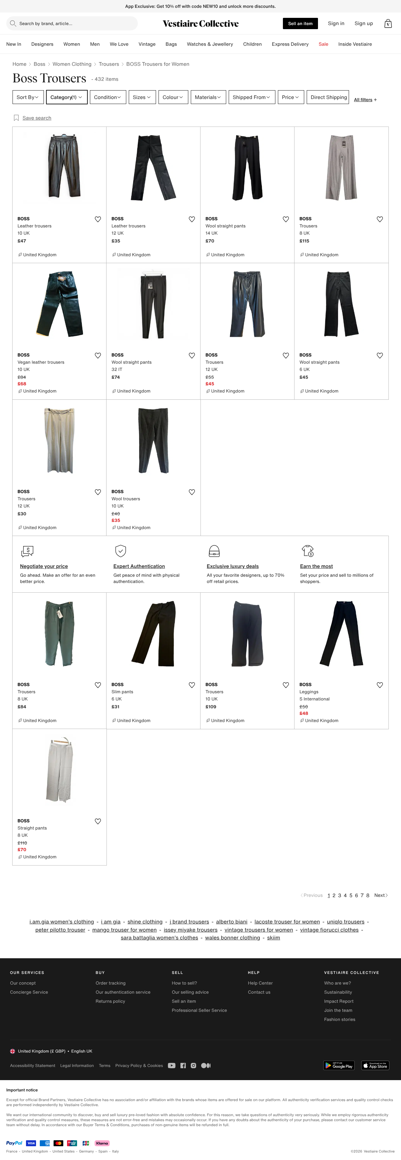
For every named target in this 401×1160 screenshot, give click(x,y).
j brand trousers (189, 922)
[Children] (266, 44)
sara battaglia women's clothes (159, 938)
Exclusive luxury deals (233, 566)
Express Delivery (290, 44)
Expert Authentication (139, 566)
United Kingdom (35, 1151)
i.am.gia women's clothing (61, 922)
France (12, 1151)
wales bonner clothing (232, 938)
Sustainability (338, 992)
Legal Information (77, 1066)
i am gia (111, 922)
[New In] (26, 44)
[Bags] (182, 44)
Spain (103, 1151)
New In (13, 44)
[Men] (104, 44)
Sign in (336, 23)
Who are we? (337, 983)
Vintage (146, 44)
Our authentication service (123, 992)
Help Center (260, 983)
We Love (119, 44)
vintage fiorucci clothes (329, 930)
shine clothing (145, 922)
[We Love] (133, 44)
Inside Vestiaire (355, 44)
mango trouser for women (124, 930)
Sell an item (300, 23)
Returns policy (110, 1001)
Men (95, 44)
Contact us (259, 992)
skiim (273, 938)
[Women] (85, 44)
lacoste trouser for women (287, 922)
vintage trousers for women (259, 930)
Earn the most (316, 566)
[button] (388, 23)
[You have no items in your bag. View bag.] (388, 23)
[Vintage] (160, 44)
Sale (323, 44)
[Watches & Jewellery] (238, 44)
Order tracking (111, 983)
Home (19, 64)
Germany (86, 1151)
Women (71, 44)
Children (252, 44)
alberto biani (231, 922)
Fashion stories (339, 1019)
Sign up (364, 23)
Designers (42, 44)
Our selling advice (190, 992)
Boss (39, 64)
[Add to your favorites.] (98, 219)
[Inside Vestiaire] (376, 44)
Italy (115, 1151)
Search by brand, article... (45, 23)
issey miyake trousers (191, 930)
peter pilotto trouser (60, 930)
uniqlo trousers (346, 922)
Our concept (23, 983)
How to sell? (184, 983)
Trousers (109, 64)
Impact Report (339, 1001)
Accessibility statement (32, 1066)
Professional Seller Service (199, 1010)
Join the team (338, 1010)
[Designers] (58, 44)
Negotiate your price (44, 566)
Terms (104, 1066)
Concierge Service (29, 992)
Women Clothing (72, 64)
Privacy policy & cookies (139, 1066)
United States (64, 1151)
